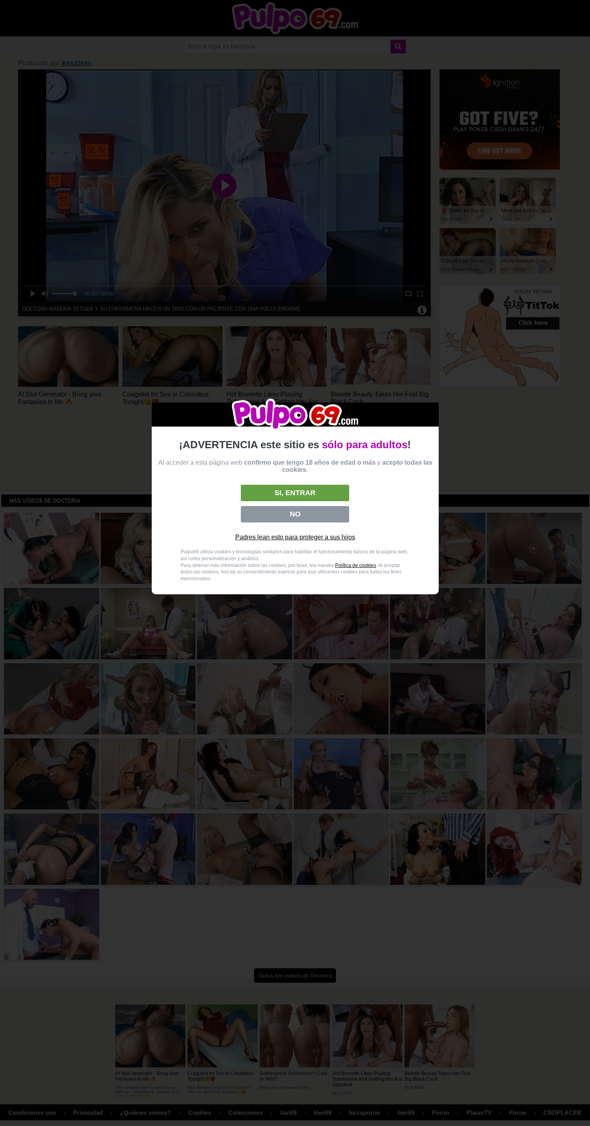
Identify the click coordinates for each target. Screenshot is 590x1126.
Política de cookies (355, 565)
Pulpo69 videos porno (295, 414)
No (295, 514)
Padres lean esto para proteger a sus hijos (295, 537)
